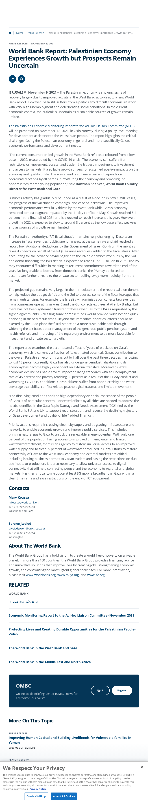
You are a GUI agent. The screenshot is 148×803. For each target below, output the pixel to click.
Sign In (100, 690)
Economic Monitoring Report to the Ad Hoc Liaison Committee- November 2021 (71, 615)
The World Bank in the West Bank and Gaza (43, 648)
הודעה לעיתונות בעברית (23, 601)
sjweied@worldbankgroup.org (27, 528)
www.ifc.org (96, 575)
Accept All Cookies (64, 796)
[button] (21, 79)
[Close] (142, 767)
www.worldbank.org (41, 575)
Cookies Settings (36, 796)
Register (122, 690)
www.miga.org (68, 575)
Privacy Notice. (38, 789)
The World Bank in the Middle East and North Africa (50, 662)
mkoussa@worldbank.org (24, 502)
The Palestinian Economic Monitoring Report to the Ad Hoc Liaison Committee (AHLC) (71, 126)
